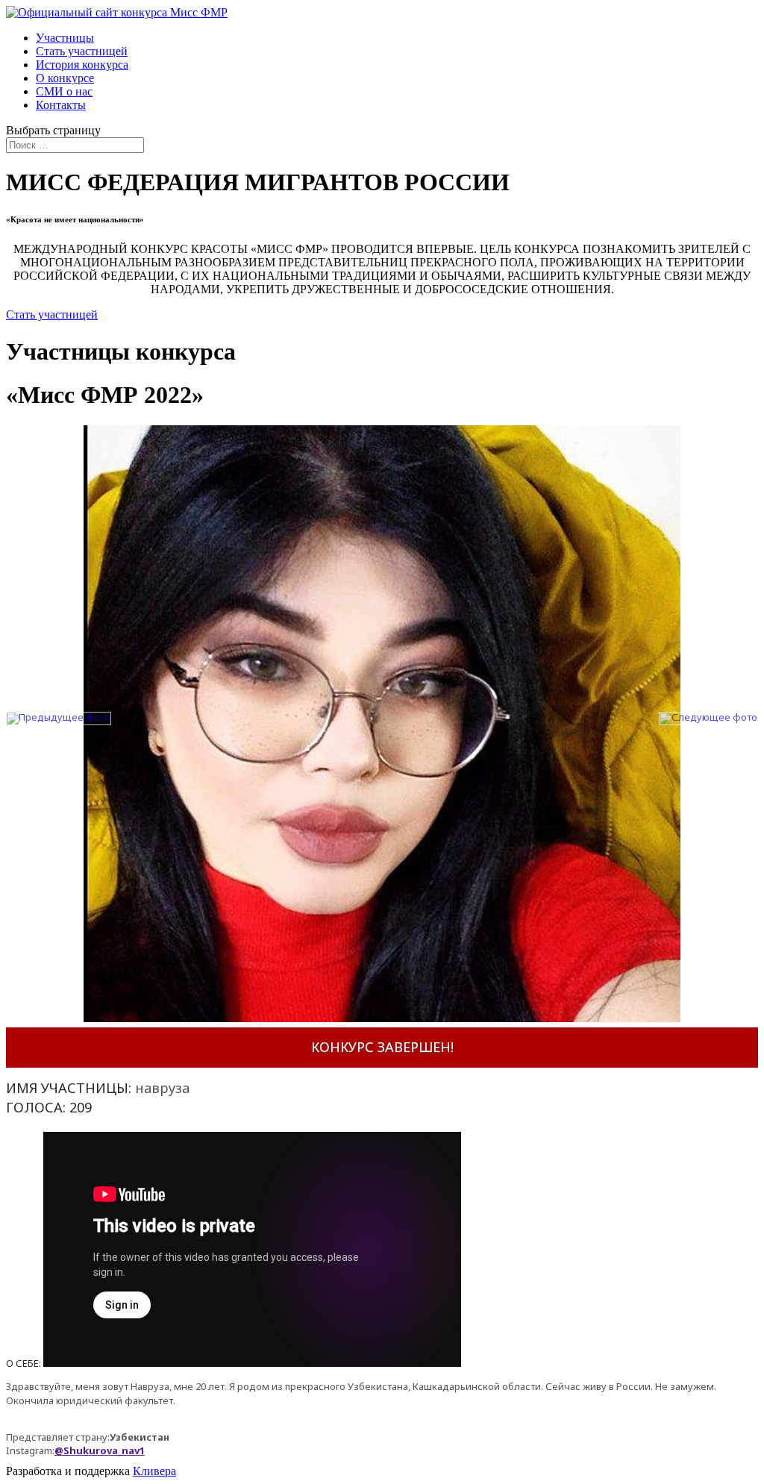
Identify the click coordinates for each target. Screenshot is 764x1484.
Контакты (61, 104)
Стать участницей (82, 51)
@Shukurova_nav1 (99, 1450)
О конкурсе (65, 78)
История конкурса (82, 64)
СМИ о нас (64, 91)
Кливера (154, 1471)
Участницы (65, 37)
